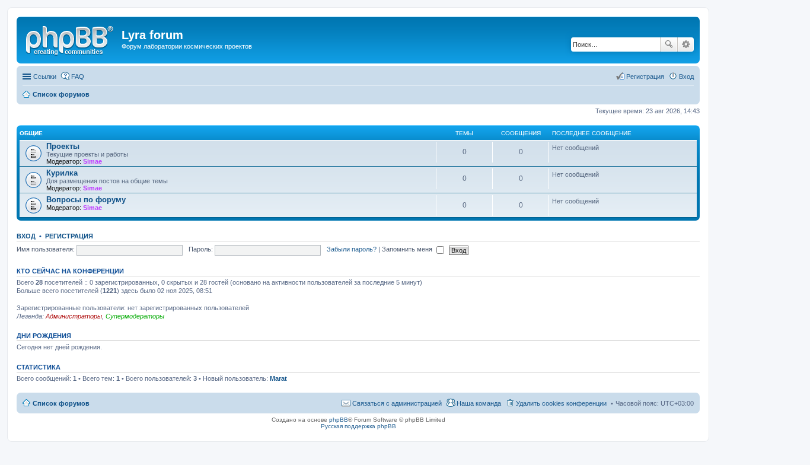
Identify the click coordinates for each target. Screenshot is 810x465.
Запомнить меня (408, 249)
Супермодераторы (135, 316)
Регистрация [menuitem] (645, 76)
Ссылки (44, 76)
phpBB (338, 419)
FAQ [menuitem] (77, 76)
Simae (92, 161)
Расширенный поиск (686, 44)
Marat (278, 378)
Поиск (669, 44)
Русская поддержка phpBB (358, 426)
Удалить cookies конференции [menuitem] (561, 403)
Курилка (62, 172)
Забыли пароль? (352, 249)
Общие (31, 133)
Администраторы (74, 316)
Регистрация (69, 236)
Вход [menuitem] (686, 76)
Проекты (62, 146)
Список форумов (61, 403)
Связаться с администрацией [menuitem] (397, 403)
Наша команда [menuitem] (479, 403)
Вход (26, 236)
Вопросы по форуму (86, 199)
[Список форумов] (71, 39)
